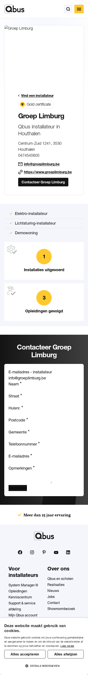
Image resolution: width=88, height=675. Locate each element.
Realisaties (56, 584)
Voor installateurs (23, 572)
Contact (53, 603)
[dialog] (44, 646)
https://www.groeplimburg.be (48, 172)
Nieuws (53, 590)
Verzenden (18, 487)
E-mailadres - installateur (30, 371)
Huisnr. (16, 408)
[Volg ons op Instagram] (32, 552)
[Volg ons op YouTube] (56, 552)
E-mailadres (20, 456)
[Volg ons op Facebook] (20, 552)
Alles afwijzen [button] (65, 654)
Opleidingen (18, 591)
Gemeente (19, 432)
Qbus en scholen (60, 578)
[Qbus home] (14, 9)
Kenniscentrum (20, 597)
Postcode (18, 420)
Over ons (58, 569)
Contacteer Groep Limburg (43, 182)
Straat (15, 396)
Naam (15, 384)
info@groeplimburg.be (42, 164)
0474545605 (29, 155)
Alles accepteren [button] (25, 654)
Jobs (51, 596)
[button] (44, 666)
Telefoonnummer (24, 444)
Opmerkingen (22, 468)
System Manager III (23, 585)
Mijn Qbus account (23, 615)
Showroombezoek (61, 609)
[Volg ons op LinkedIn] (67, 552)
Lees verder (67, 646)
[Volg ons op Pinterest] (44, 552)
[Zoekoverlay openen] (68, 9)
